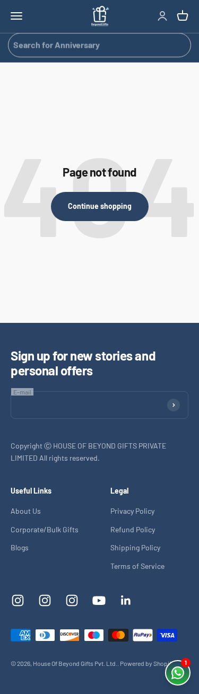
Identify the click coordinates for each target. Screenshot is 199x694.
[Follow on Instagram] (18, 600)
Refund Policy (132, 529)
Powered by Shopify (147, 663)
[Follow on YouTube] (99, 600)
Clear (179, 44)
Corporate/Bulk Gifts (45, 529)
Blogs (20, 547)
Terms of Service (137, 565)
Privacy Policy (132, 510)
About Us (26, 510)
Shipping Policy (135, 547)
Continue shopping (100, 205)
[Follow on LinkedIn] (126, 600)
